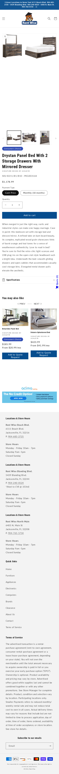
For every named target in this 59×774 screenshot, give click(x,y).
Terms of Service (14, 627)
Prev (22, 304)
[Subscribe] (50, 746)
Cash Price (10, 193)
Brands (9, 601)
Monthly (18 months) (34, 193)
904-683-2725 (16, 436)
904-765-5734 (16, 533)
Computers (11, 595)
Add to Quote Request (15, 355)
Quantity (6, 199)
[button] (3, 18)
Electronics (11, 588)
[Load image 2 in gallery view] (29, 138)
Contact (9, 621)
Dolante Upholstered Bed (40, 332)
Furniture (10, 575)
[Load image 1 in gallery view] (14, 138)
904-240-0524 (16, 483)
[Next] (56, 138)
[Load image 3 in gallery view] (45, 138)
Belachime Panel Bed (10, 329)
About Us (10, 614)
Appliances (11, 582)
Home (8, 569)
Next (37, 304)
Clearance (10, 608)
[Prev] (3, 138)
